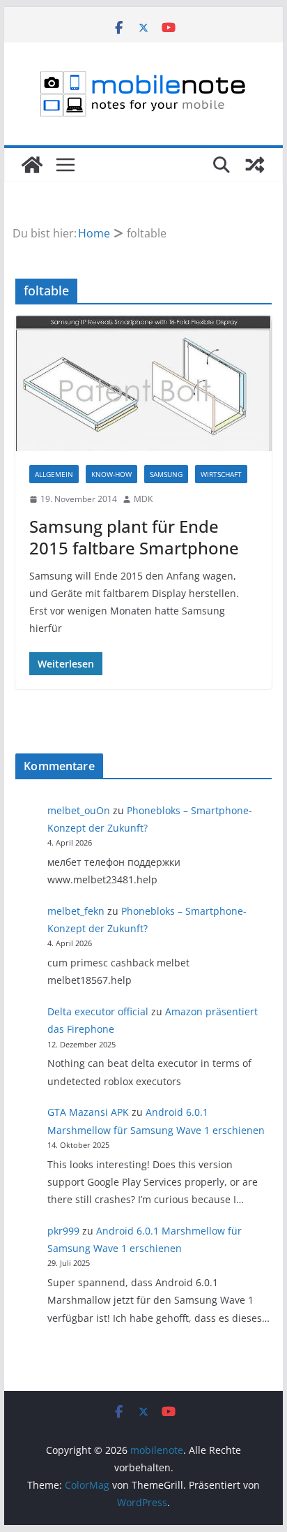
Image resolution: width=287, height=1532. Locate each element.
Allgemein (54, 474)
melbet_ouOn (78, 810)
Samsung (166, 474)
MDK (143, 499)
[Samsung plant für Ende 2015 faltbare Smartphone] (143, 383)
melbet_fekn (75, 911)
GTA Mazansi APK (88, 1112)
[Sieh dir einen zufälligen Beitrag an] (255, 165)
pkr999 (63, 1230)
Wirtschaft (221, 474)
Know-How (111, 474)
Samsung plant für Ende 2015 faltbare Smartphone (134, 537)
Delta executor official (97, 1011)
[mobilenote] (32, 165)
